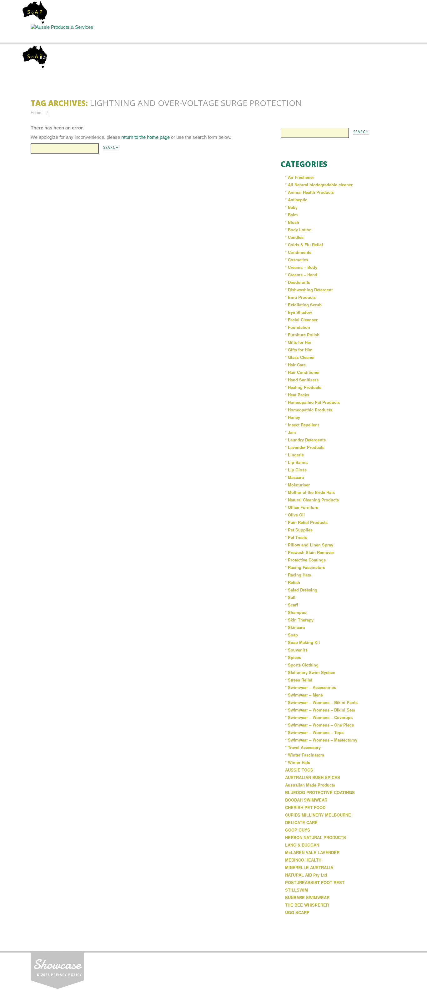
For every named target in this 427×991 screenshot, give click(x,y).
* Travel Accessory (303, 747)
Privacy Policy (66, 975)
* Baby (291, 207)
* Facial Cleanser (301, 320)
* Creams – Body (301, 267)
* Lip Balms (296, 462)
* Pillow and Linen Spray (309, 545)
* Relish (292, 582)
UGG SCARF (297, 912)
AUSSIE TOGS (299, 770)
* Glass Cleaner (300, 357)
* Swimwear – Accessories (310, 687)
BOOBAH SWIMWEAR (306, 800)
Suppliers (162, 33)
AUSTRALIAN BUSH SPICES (312, 777)
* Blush (292, 222)
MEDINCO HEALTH (303, 860)
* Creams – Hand (301, 275)
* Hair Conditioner (302, 372)
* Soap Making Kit (302, 642)
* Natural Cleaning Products (312, 500)
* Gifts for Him (299, 350)
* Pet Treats (296, 537)
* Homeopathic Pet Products (312, 402)
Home (58, 33)
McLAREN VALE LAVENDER (312, 852)
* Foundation (297, 327)
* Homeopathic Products (308, 410)
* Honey (292, 417)
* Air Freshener (299, 177)
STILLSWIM (296, 890)
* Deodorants (297, 282)
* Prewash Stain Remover (309, 552)
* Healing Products (303, 387)
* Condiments (298, 252)
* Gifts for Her (298, 342)
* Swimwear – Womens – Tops (314, 732)
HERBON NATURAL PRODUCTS (315, 837)
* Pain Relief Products (306, 522)
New (265, 33)
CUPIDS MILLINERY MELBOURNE (318, 815)
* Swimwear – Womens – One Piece (319, 725)
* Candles (294, 237)
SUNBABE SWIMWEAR (307, 897)
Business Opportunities (370, 35)
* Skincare (295, 627)
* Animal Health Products (309, 192)
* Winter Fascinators (304, 755)
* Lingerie (294, 455)
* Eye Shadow (298, 312)
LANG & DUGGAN (302, 845)
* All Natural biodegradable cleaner (319, 185)
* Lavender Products (304, 447)
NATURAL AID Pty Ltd (306, 875)
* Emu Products (300, 297)
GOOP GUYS (297, 830)
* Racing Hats (298, 575)
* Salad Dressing (301, 590)
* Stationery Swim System (310, 672)
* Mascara (294, 477)
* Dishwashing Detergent (309, 290)
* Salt (290, 597)
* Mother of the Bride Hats (310, 492)
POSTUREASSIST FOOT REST (314, 882)
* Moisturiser (297, 485)
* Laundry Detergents (305, 440)
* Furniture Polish (302, 335)
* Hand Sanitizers (302, 380)
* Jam (290, 432)
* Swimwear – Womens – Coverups (319, 717)
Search (214, 33)
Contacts (318, 33)
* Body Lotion (298, 230)
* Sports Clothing (302, 665)
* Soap (291, 635)
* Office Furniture (301, 507)
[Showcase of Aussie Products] (57, 969)
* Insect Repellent (302, 425)
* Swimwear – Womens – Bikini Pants (321, 702)
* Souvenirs (296, 650)
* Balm (291, 215)
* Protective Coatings (305, 560)
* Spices (293, 657)
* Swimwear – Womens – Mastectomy (321, 740)
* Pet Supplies (299, 530)
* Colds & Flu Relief (304, 245)
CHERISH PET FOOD (305, 807)
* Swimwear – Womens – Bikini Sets (320, 710)
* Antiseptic (296, 200)
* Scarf (291, 605)
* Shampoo (296, 612)
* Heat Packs (297, 395)
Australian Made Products (310, 785)
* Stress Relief (298, 680)
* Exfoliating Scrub (303, 305)
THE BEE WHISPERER (307, 905)
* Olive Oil (295, 515)
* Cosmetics (296, 260)
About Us (110, 33)
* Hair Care (295, 365)
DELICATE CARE (301, 822)
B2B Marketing (56, 57)
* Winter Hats (297, 762)
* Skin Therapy (299, 620)
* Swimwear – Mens (304, 695)
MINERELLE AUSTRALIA (309, 867)
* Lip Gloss (296, 470)
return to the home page (145, 137)
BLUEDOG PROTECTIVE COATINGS (320, 792)
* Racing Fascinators (305, 567)
